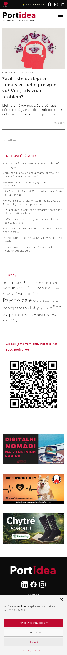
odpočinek (9, 294)
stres (19, 308)
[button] (61, 599)
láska (30, 287)
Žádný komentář (15, 123)
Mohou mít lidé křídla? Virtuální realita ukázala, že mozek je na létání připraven (32, 202)
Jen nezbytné (33, 632)
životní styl (10, 320)
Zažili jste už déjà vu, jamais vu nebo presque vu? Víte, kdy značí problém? (29, 88)
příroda (37, 301)
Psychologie (10, 72)
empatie (30, 282)
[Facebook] (49, 4)
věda (55, 307)
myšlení (53, 288)
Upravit (33, 642)
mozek (41, 288)
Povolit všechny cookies (33, 622)
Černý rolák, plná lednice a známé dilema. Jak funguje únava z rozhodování (31, 174)
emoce (16, 282)
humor (53, 283)
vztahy (32, 308)
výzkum (44, 308)
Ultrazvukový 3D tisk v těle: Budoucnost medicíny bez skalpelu (27, 248)
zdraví (37, 314)
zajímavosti (17, 314)
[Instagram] (56, 4)
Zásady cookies (32, 650)
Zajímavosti (28, 72)
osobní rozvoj (30, 293)
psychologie (17, 300)
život (55, 315)
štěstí (47, 315)
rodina (55, 301)
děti (6, 283)
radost (46, 301)
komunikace (13, 287)
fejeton (43, 283)
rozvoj (8, 307)
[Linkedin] (62, 4)
